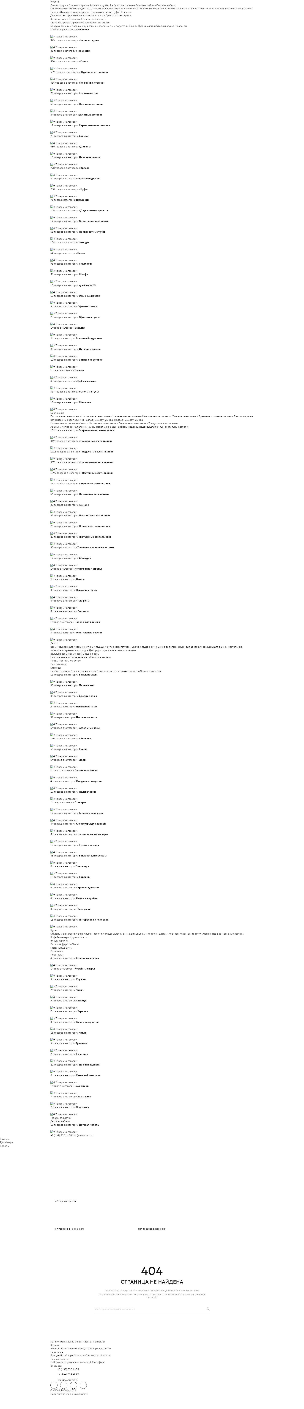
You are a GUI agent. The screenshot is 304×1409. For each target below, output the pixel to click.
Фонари (83, 423)
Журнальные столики (111, 8)
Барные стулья (67, 8)
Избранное (56, 1362)
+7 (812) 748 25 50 (68, 1373)
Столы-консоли (156, 8)
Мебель (54, 1)
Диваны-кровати (70, 12)
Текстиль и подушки (94, 646)
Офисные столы (80, 22)
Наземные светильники (64, 423)
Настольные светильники (97, 416)
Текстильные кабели (175, 426)
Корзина (69, 1362)
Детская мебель (60, 1121)
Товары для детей (60, 1117)
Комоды (55, 19)
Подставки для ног (101, 12)
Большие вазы (58, 653)
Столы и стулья (59, 5)
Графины (55, 947)
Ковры (78, 646)
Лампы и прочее (243, 416)
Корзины (114, 671)
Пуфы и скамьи (147, 26)
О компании (92, 1355)
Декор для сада (98, 650)
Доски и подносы (169, 933)
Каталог (4, 1139)
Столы (93, 8)
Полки (64, 19)
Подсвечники (58, 664)
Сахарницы (56, 951)
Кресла (85, 12)
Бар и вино (223, 933)
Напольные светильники (157, 416)
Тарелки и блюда (102, 933)
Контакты (99, 1341)
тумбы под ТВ (98, 19)
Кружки (74, 937)
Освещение (57, 412)
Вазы (53, 646)
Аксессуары (237, 933)
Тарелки (64, 940)
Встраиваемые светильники (67, 419)
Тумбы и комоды (60, 671)
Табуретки (83, 8)
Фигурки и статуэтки (118, 646)
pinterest (83, 1385)
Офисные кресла (60, 22)
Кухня (53, 930)
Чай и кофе (209, 933)
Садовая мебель (166, 5)
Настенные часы (80, 657)
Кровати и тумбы (99, 5)
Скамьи (247, 8)
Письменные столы (177, 8)
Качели (133, 26)
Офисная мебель (146, 5)
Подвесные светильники (129, 419)
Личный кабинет (83, 1341)
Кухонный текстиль (191, 933)
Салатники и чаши (123, 933)
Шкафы (85, 19)
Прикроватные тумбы (119, 15)
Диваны (55, 12)
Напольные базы (106, 426)
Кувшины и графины (146, 933)
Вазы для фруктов (61, 944)
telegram (53, 1385)
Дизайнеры (6, 1142)
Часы (60, 646)
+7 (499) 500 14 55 (61, 1135)
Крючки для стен (130, 671)
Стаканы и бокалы (61, 933)
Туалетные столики (201, 8)
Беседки (55, 26)
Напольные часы (60, 657)
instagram (73, 1385)
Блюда (54, 940)
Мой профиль (97, 1362)
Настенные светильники (127, 416)
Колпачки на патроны (74, 426)
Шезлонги (126, 12)
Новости (105, 1355)
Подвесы (133, 426)
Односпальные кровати (91, 15)
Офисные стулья (99, 22)
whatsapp (63, 1385)
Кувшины (66, 947)
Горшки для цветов (187, 646)
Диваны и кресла (79, 5)
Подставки (56, 954)
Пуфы (116, 12)
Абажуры (55, 426)
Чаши (75, 944)
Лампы (92, 426)
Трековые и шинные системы (216, 416)
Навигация (66, 1341)
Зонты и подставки (117, 26)
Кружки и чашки (82, 933)
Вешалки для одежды (83, 671)
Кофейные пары (59, 937)
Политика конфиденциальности (69, 1394)
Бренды (4, 1145)
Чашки (83, 937)
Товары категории (66, 36)
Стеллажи (75, 19)
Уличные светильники (185, 416)
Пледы (54, 660)
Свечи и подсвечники (144, 646)
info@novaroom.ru (82, 1135)
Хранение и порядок (77, 650)
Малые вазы (75, 653)
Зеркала (68, 646)
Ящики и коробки (150, 671)
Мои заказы (81, 1362)
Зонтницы (102, 671)
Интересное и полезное (122, 650)
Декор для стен (167, 646)
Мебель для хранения (123, 5)
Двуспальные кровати (63, 15)
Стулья (54, 8)
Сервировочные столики (228, 8)
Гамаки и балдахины (73, 26)
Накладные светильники (99, 419)
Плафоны (121, 426)
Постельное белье (70, 660)
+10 (58, 32)
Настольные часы (100, 657)
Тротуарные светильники (164, 423)
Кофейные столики (135, 8)
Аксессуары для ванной (213, 646)
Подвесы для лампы (151, 426)
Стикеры (55, 667)
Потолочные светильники (65, 416)
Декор (54, 643)
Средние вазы (91, 653)
